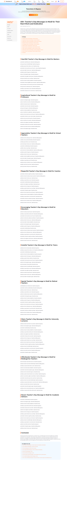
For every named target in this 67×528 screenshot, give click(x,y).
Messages (8, 24)
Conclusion (24, 52)
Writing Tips (9, 38)
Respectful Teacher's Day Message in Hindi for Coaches (31, 42)
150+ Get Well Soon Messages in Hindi (28, 452)
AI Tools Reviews (9, 40)
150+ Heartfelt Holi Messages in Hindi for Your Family (30, 446)
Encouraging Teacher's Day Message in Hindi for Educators (31, 44)
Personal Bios (9, 32)
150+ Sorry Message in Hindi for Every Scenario (29, 448)
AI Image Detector (43, 1)
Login (62, 1)
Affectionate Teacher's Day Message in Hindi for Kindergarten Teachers (33, 49)
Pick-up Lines (9, 36)
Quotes (8, 26)
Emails (8, 34)
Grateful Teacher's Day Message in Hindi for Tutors (30, 45)
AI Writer (22, 1)
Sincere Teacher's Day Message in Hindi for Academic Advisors (32, 51)
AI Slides (34, 1)
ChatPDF (29, 1)
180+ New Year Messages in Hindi (27, 451)
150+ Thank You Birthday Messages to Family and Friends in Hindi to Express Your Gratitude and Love (37, 457)
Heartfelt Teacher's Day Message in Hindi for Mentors (30, 38)
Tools (47, 1)
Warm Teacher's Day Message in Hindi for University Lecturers (31, 48)
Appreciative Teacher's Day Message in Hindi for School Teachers (32, 41)
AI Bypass (16, 1)
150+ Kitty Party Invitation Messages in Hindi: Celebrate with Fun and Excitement (34, 454)
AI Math (39, 1)
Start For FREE (32, 14)
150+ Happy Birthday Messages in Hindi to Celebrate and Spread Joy (32, 449)
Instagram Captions (10, 30)
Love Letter (9, 28)
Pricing (52, 1)
